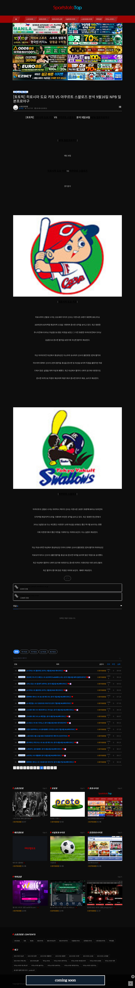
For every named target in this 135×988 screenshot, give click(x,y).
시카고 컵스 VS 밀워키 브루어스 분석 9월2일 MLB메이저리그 (47, 683)
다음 (51, 767)
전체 (16, 652)
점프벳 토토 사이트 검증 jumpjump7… (100, 907)
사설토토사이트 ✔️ (71, 19)
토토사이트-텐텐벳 (60, 956)
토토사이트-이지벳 (74, 956)
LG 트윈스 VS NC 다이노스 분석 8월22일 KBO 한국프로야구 (46, 723)
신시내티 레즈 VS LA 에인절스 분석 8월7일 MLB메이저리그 (46, 716)
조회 (108, 664)
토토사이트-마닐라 (19, 956)
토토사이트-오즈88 (88, 956)
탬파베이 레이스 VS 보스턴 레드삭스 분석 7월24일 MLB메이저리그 (48, 696)
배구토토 (53, 652)
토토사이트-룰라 (34, 961)
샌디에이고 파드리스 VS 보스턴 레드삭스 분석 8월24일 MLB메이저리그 (50, 742)
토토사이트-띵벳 (32, 956)
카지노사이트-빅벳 (110, 961)
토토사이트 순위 (57, 19)
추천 (113, 664)
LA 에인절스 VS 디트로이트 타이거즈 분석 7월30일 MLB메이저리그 (49, 703)
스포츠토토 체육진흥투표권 (22, 818)
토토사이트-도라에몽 (103, 956)
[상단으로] (130, 983)
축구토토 (24, 652)
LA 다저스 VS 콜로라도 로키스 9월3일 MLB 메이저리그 (45, 670)
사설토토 (53, 862)
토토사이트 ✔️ (44, 19)
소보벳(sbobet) (93, 862)
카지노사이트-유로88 (95, 961)
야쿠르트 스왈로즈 (67, 117)
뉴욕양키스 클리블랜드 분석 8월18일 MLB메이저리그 (44, 749)
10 (48, 767)
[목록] (120, 107)
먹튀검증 (99, 19)
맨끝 (55, 767)
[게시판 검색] (120, 658)
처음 (14, 767)
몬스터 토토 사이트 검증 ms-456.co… (63, 907)
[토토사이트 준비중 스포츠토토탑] (65, 980)
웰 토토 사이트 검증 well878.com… (25, 907)
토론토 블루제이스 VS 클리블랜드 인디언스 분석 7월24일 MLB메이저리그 (51, 729)
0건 (22, 108)
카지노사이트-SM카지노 (54, 965)
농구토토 (43, 652)
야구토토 (34, 652)
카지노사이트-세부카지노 (60, 961)
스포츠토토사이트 (87, 19)
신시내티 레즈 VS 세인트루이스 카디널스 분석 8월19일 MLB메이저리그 (50, 710)
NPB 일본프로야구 (100, 117)
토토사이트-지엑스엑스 (20, 961)
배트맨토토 (19, 832)
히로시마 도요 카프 (44, 117)
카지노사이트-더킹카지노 (90, 965)
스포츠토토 (19, 788)
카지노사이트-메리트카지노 (71, 965)
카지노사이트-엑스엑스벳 (21, 965)
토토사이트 (94, 788)
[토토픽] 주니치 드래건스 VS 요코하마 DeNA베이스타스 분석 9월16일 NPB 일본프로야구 (56, 677)
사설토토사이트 (58, 832)
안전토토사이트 (95, 832)
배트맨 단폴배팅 (18, 862)
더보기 (45, 788)
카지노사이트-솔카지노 (37, 965)
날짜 (118, 664)
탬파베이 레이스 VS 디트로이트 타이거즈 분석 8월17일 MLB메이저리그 (50, 762)
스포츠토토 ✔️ (31, 19)
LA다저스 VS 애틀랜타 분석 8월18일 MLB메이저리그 (44, 755)
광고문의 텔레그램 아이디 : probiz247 (24, 970)
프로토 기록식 (54, 818)
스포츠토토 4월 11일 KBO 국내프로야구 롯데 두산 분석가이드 (47, 736)
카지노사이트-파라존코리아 (78, 961)
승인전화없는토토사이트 (96, 818)
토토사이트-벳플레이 (46, 956)
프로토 (54, 788)
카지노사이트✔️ (110, 19)
